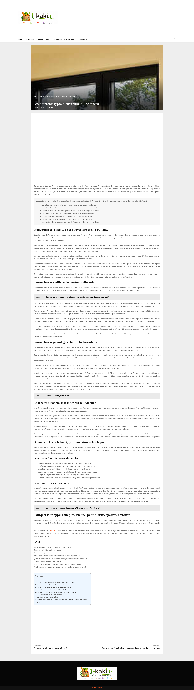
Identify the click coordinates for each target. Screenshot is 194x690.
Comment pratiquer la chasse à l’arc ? (50, 648)
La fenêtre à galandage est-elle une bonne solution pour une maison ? (59, 564)
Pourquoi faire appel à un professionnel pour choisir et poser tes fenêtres (62, 599)
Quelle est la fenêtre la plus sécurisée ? (48, 550)
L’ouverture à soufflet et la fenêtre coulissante (52, 585)
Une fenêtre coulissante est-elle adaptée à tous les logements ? (57, 556)
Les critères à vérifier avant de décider (51, 595)
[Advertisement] (135, 18)
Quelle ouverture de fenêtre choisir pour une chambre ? (54, 547)
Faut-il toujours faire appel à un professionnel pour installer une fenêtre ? (60, 567)
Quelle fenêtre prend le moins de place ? (48, 553)
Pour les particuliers (64, 39)
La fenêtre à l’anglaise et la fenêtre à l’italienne (53, 590)
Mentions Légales (97, 688)
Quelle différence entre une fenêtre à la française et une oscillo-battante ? (60, 559)
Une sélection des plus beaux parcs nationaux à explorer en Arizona (131, 648)
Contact (83, 39)
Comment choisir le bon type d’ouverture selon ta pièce (56, 592)
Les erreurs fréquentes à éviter (49, 597)
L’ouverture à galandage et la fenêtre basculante (53, 587)
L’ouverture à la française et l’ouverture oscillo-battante (55, 582)
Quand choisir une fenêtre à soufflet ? (47, 561)
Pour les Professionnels (37, 39)
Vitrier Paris (53, 531)
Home (20, 39)
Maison (36, 100)
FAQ (38, 602)
